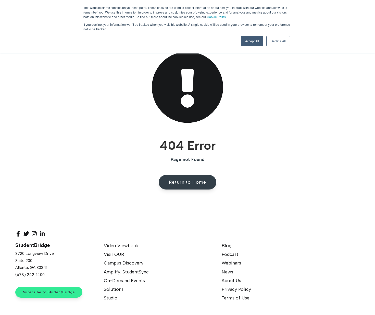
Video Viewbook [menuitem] (121, 245)
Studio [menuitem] (110, 298)
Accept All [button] (252, 41)
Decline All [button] (278, 41)
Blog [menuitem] (226, 245)
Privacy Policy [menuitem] (236, 289)
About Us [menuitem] (231, 280)
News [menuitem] (227, 272)
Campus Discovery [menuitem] (123, 263)
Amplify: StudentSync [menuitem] (126, 272)
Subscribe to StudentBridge (49, 292)
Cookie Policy (216, 17)
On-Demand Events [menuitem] (124, 280)
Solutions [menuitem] (113, 289)
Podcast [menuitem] (230, 254)
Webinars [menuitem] (231, 263)
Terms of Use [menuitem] (235, 298)
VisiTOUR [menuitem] (114, 254)
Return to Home (187, 182)
